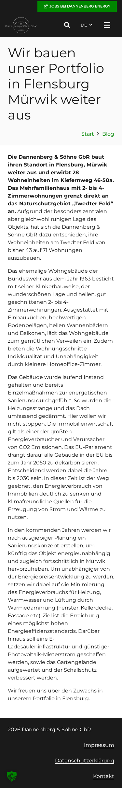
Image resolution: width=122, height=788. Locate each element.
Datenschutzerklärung (84, 761)
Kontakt (103, 776)
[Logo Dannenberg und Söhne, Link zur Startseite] (21, 25)
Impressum (99, 745)
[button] (67, 25)
